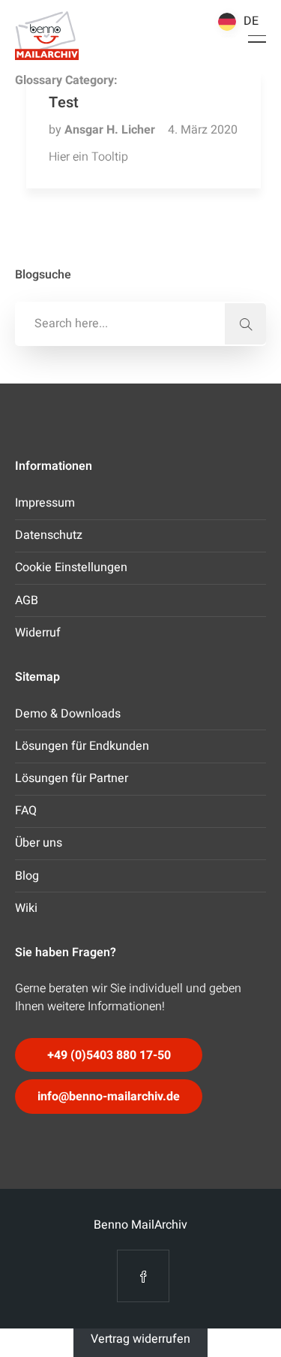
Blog (27, 876)
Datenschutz (48, 535)
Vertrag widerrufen (140, 1338)
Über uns (38, 843)
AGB (26, 600)
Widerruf (38, 633)
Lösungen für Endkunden (82, 746)
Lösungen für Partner (71, 778)
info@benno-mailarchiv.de (108, 1097)
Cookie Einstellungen (71, 567)
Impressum (45, 503)
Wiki (26, 908)
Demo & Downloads (68, 714)
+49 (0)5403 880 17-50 (109, 1055)
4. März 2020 (203, 130)
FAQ (26, 811)
